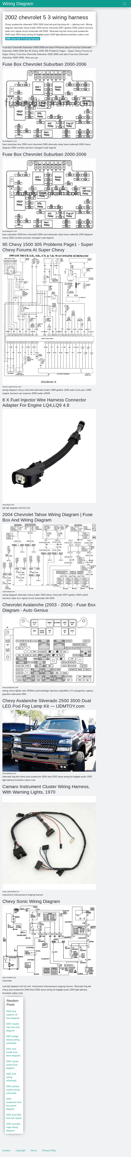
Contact (6, 1150)
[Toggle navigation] (125, 3)
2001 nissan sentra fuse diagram (12, 1064)
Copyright (20, 1150)
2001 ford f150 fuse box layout (14, 1116)
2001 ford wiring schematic (11, 1077)
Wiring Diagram (17, 4)
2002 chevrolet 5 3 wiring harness (22, 39)
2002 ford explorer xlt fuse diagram (12, 1014)
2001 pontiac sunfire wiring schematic (13, 1089)
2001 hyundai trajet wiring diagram (13, 1127)
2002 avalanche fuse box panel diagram (14, 1104)
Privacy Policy (49, 1150)
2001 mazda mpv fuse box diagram (13, 1027)
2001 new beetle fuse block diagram (13, 1052)
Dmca (34, 1150)
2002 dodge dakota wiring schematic (13, 1039)
